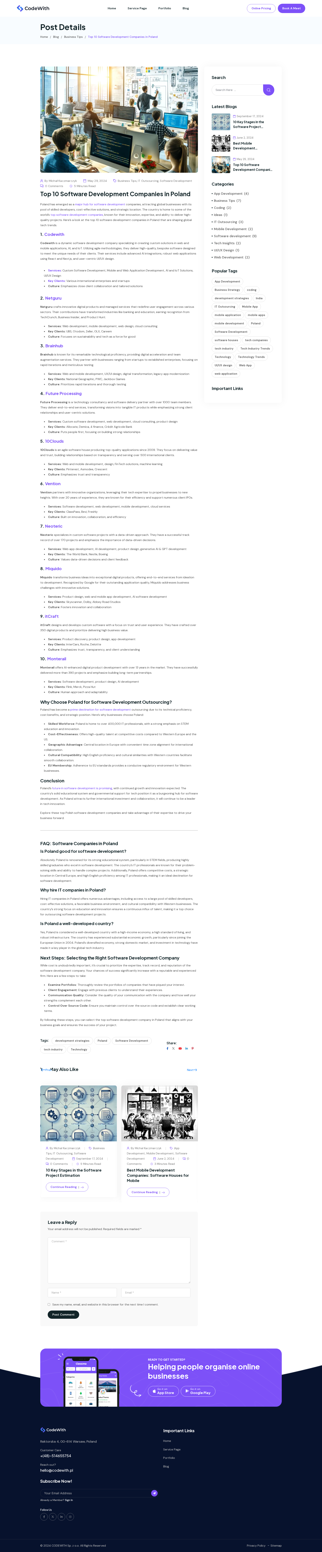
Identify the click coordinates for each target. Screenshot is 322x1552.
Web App (245, 365)
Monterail (56, 658)
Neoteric (54, 526)
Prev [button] (48, 1070)
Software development (176, 181)
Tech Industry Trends (255, 348)
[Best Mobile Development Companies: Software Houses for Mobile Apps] (221, 143)
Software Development (131, 1041)
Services (54, 270)
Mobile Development (160, 1153)
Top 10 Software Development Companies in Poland (253, 169)
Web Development (229, 257)
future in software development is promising (82, 788)
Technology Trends (251, 357)
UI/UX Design (224, 250)
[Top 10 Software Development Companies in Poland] (221, 164)
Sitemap (276, 1546)
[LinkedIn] (186, 1048)
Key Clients (56, 281)
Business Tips (127, 181)
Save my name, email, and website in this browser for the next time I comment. (105, 1304)
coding (251, 290)
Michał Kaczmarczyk (63, 181)
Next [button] (190, 1070)
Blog (186, 8)
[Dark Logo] (33, 8)
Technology (79, 1049)
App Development (228, 193)
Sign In (69, 1500)
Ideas (218, 215)
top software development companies (76, 215)
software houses (226, 340)
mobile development (229, 323)
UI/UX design (223, 365)
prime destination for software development (100, 710)
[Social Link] (44, 1517)
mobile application (228, 315)
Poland (102, 1041)
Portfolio (164, 8)
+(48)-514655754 (55, 1455)
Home (112, 8)
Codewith (54, 234)
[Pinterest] (193, 1048)
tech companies (256, 340)
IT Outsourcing (148, 181)
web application (226, 374)
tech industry (53, 1049)
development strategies (72, 1041)
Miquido (53, 568)
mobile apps (256, 315)
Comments (59, 1164)
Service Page (137, 8)
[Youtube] (180, 1048)
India (259, 298)
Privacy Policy (256, 1546)
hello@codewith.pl (56, 1470)
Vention (53, 483)
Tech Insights (224, 243)
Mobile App (250, 307)
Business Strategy (227, 290)
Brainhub (54, 345)
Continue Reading (63, 1187)
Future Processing (63, 393)
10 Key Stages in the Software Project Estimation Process (248, 126)
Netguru (53, 298)
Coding (219, 208)
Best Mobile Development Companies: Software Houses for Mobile (158, 1175)
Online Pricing (261, 8)
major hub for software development (100, 204)
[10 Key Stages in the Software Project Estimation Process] (221, 122)
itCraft (52, 616)
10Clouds (54, 441)
